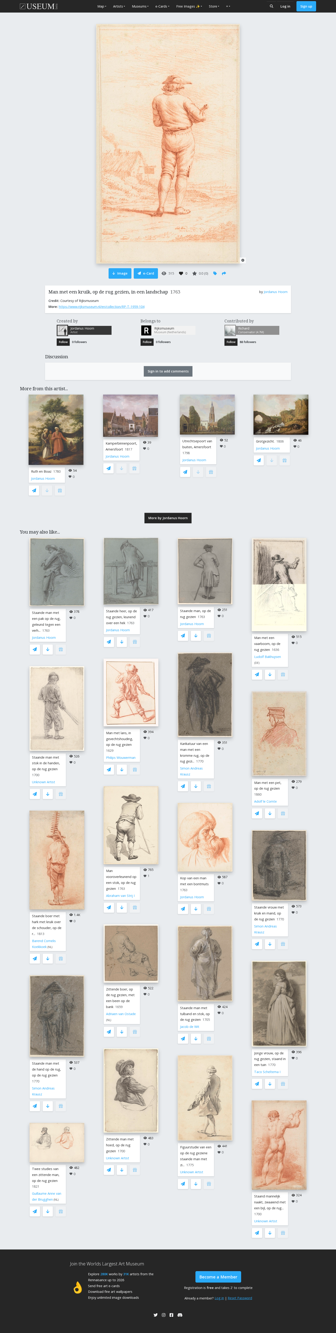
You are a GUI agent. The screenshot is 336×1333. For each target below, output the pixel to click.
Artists (118, 6)
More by (168, 518)
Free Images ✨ (188, 6)
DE (257, 663)
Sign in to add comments (168, 371)
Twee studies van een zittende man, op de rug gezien (45, 1175)
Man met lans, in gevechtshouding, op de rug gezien (119, 739)
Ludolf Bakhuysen (267, 657)
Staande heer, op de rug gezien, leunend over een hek (121, 617)
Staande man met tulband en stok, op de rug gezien (195, 1014)
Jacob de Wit (189, 1026)
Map (100, 6)
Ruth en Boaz (41, 471)
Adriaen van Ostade (121, 1014)
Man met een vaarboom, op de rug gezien (267, 644)
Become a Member (218, 1277)
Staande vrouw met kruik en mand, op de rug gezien (269, 913)
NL (50, 947)
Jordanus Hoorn (276, 292)
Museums (139, 6)
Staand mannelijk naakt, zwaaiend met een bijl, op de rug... (270, 1202)
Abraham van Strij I (120, 895)
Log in (285, 6)
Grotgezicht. (265, 441)
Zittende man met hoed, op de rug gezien (120, 1145)
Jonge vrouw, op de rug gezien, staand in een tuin (270, 1059)
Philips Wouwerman (121, 757)
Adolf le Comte (265, 801)
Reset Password (240, 1298)
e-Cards (161, 6)
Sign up (306, 6)
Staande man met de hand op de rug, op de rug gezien (46, 1069)
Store (213, 6)
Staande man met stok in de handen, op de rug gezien (46, 763)
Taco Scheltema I (267, 1072)
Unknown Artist (43, 782)
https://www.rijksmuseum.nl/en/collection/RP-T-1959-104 (101, 306)
